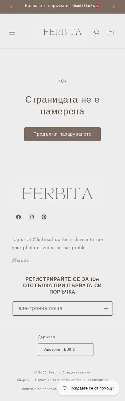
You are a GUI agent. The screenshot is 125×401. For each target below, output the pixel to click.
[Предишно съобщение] (11, 6)
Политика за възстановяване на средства (71, 379)
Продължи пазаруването (62, 134)
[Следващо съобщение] (113, 6)
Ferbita (55, 372)
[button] (12, 32)
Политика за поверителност (44, 388)
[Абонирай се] (106, 308)
